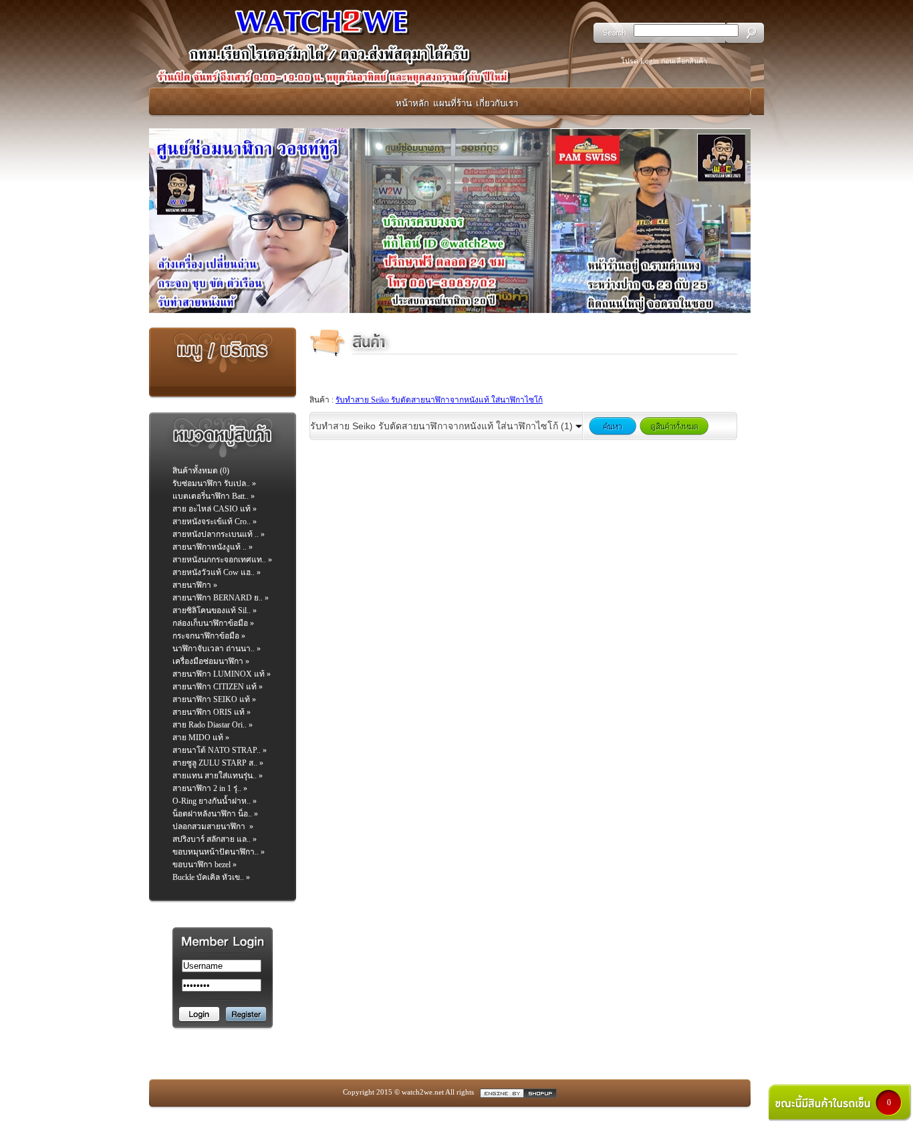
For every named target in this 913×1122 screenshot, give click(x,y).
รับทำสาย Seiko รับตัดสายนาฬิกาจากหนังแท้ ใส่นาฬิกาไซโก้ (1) (442, 426)
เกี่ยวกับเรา (497, 103)
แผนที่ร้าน (452, 103)
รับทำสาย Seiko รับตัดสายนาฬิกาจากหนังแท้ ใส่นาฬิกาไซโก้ (439, 400)
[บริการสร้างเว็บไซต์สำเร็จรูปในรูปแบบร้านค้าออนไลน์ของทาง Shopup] (518, 1092)
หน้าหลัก (412, 103)
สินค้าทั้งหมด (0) (200, 470)
